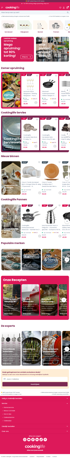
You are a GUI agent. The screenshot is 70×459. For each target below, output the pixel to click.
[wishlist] (60, 7)
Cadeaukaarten (9, 417)
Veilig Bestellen (40, 456)
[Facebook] (33, 439)
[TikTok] (41, 439)
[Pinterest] (45, 439)
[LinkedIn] (37, 439)
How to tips (7, 414)
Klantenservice (9, 407)
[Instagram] (24, 439)
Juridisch (32, 456)
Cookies (48, 456)
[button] (67, 27)
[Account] (63, 7)
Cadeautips (7, 421)
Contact (54, 456)
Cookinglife (8, 456)
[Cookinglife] (31, 7)
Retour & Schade (9, 411)
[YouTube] (29, 439)
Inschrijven (35, 384)
